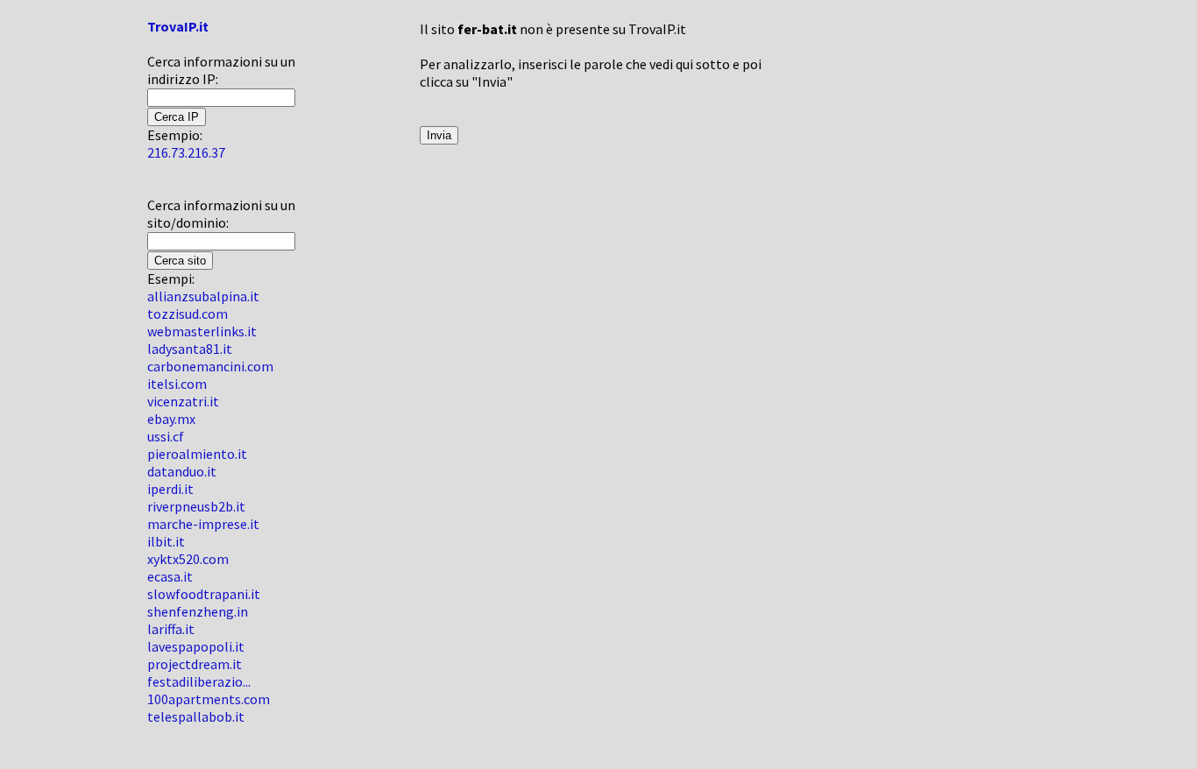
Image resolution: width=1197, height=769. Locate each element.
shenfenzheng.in (197, 611)
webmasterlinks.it (202, 331)
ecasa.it (170, 576)
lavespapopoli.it (195, 646)
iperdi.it (170, 488)
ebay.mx (171, 418)
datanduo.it (181, 471)
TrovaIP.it (178, 26)
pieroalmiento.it (197, 453)
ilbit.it (166, 541)
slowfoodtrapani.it (203, 594)
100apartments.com (208, 699)
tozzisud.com (187, 313)
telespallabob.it (195, 716)
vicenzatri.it (183, 401)
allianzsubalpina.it (203, 296)
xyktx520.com (188, 559)
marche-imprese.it (203, 524)
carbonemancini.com (210, 366)
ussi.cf (165, 436)
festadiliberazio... (199, 681)
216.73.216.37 (186, 152)
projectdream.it (194, 664)
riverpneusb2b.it (196, 506)
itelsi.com (177, 383)
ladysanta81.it (189, 348)
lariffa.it (171, 629)
